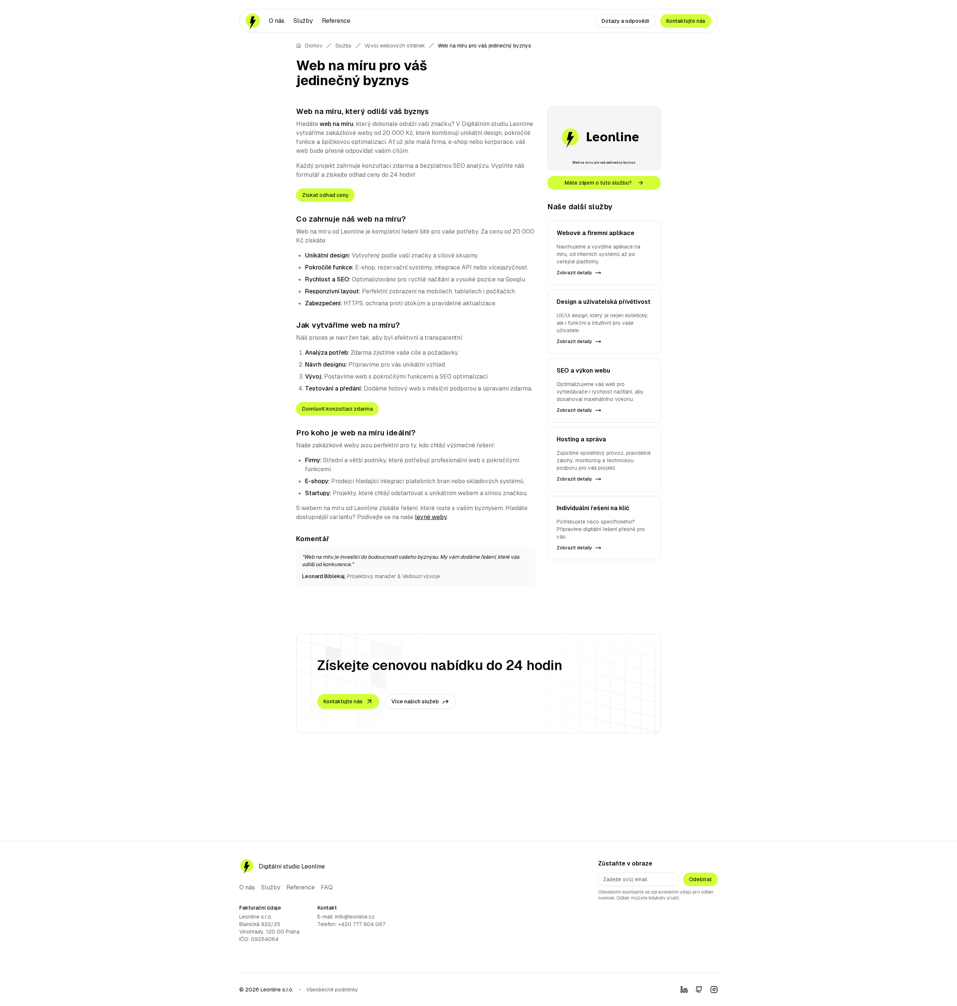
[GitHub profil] (699, 989)
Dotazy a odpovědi (625, 21)
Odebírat (700, 879)
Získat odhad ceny (325, 195)
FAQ (327, 887)
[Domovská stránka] (253, 21)
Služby (303, 21)
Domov (314, 45)
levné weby (431, 517)
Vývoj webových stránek (394, 45)
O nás (276, 21)
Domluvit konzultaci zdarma (337, 408)
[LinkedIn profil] (684, 989)
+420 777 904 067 (361, 924)
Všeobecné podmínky (332, 989)
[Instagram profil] (714, 989)
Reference (336, 21)
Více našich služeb (415, 701)
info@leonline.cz (355, 916)
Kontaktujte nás (685, 21)
